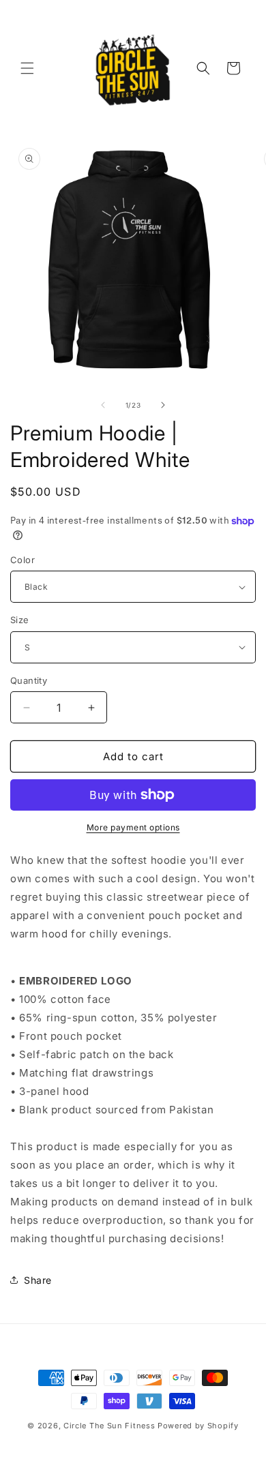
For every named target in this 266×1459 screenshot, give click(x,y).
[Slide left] (103, 405)
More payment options (133, 827)
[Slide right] (163, 405)
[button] (27, 68)
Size (19, 619)
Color (22, 559)
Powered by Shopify (198, 1425)
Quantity (28, 680)
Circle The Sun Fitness (109, 1425)
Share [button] (38, 1280)
